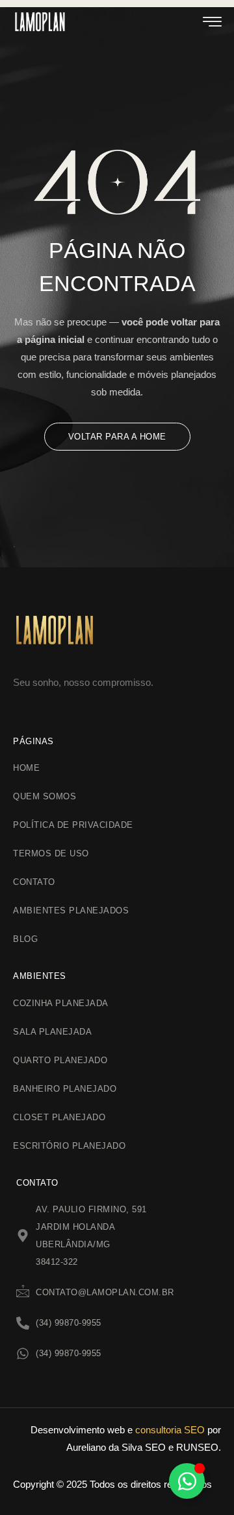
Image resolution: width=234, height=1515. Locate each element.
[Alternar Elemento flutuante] (187, 1481)
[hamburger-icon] (212, 24)
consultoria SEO (170, 1429)
